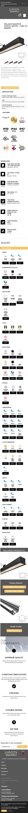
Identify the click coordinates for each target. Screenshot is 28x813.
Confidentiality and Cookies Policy (9, 4)
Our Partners (4, 771)
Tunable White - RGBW (14, 591)
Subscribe (22, 746)
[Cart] (19, 15)
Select (5, 263)
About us (3, 774)
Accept (4, 810)
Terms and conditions (6, 2)
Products (3, 765)
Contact (2, 5)
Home (2, 762)
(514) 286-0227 (7, 792)
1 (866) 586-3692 (10, 793)
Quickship (4, 768)
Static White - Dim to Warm (14, 587)
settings (16, 808)
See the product (14, 631)
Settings (10, 810)
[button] (24, 15)
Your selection (7, 248)
